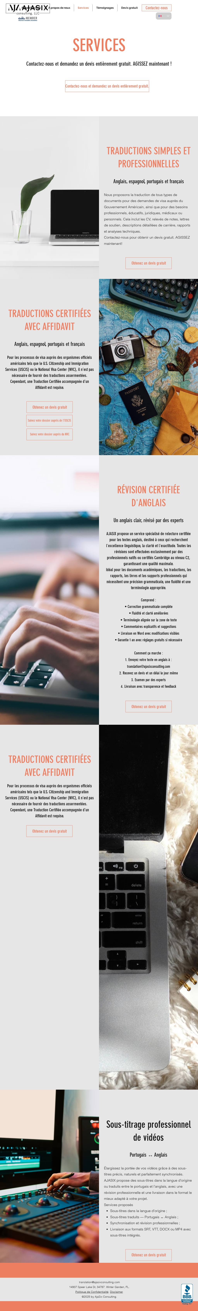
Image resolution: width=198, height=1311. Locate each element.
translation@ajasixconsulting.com (99, 1282)
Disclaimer (116, 1292)
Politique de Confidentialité (91, 1292)
